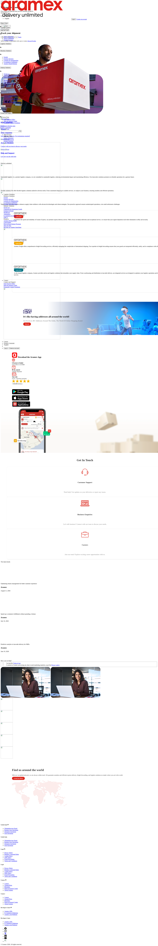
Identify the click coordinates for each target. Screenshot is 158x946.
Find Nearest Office (9, 119)
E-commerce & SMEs (10, 84)
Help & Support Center (10, 121)
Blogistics (7, 887)
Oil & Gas (7, 74)
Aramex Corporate (5, 127)
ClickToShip (7, 97)
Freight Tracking (8, 40)
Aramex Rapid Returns (10, 64)
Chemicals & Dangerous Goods (13, 75)
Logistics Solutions (6, 43)
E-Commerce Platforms (11, 913)
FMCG (6, 85)
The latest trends (5, 562)
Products (3, 89)
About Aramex (8, 890)
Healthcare (7, 80)
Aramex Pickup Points (10, 95)
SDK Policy (7, 857)
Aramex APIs (8, 911)
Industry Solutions (5, 67)
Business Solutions (6, 51)
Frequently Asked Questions (12, 123)
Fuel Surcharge (8, 833)
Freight (6, 57)
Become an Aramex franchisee (12, 102)
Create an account (81, 19)
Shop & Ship (7, 100)
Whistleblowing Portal (10, 828)
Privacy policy (55, 665)
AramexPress (8, 885)
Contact (3, 106)
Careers (2, 126)
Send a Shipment (8, 36)
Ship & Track (4, 23)
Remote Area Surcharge (11, 830)
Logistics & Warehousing (11, 60)
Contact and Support (6, 113)
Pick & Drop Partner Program (12, 99)
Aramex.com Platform (10, 914)
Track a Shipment (9, 38)
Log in (73, 19)
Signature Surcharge (10, 832)
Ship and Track (5, 30)
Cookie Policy (8, 856)
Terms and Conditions (10, 861)
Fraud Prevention (9, 859)
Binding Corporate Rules (11, 854)
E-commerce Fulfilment (10, 62)
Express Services (8, 59)
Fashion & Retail (8, 77)
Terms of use (17, 663)
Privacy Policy (8, 852)
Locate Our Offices (18, 778)
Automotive (7, 82)
